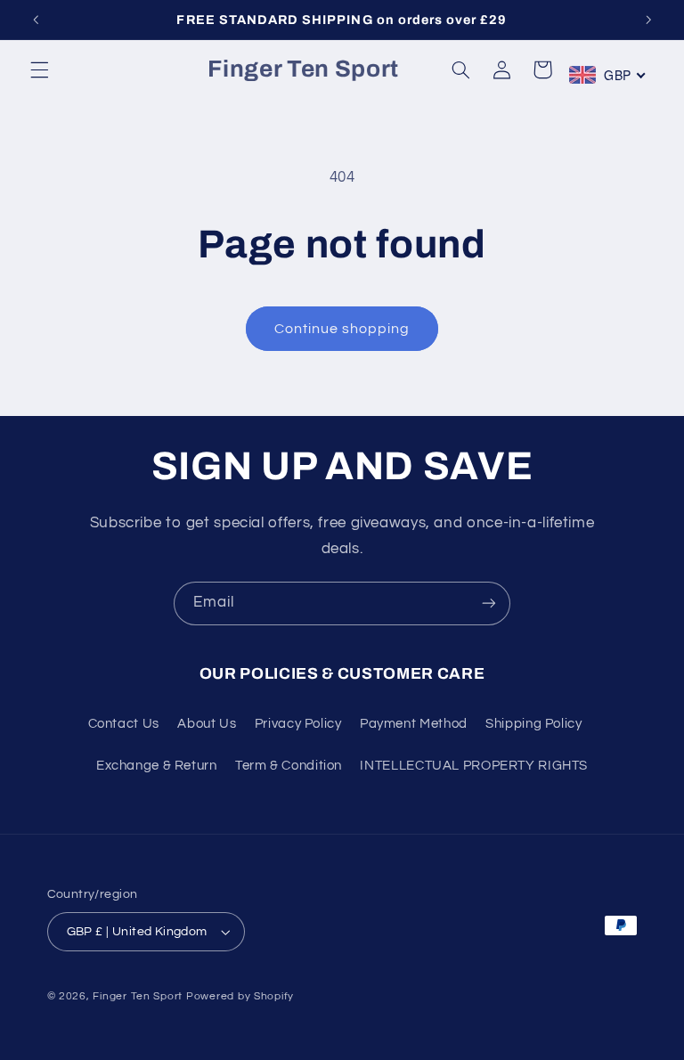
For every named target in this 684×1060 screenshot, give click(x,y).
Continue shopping (342, 329)
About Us (206, 723)
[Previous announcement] (35, 19)
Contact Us (123, 723)
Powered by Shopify (240, 996)
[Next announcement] (648, 19)
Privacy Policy (298, 723)
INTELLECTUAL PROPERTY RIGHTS (474, 765)
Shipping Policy (533, 723)
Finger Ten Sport (138, 996)
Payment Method (414, 723)
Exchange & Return (156, 765)
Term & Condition (288, 765)
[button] (39, 69)
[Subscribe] (488, 603)
